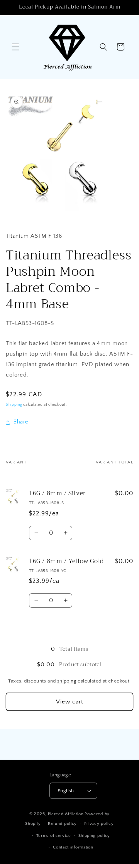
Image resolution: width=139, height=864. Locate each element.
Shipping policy (94, 835)
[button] (15, 46)
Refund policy (62, 823)
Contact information (73, 847)
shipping (66, 681)
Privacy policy (99, 823)
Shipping (14, 405)
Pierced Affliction (66, 814)
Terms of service (53, 835)
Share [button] (21, 422)
